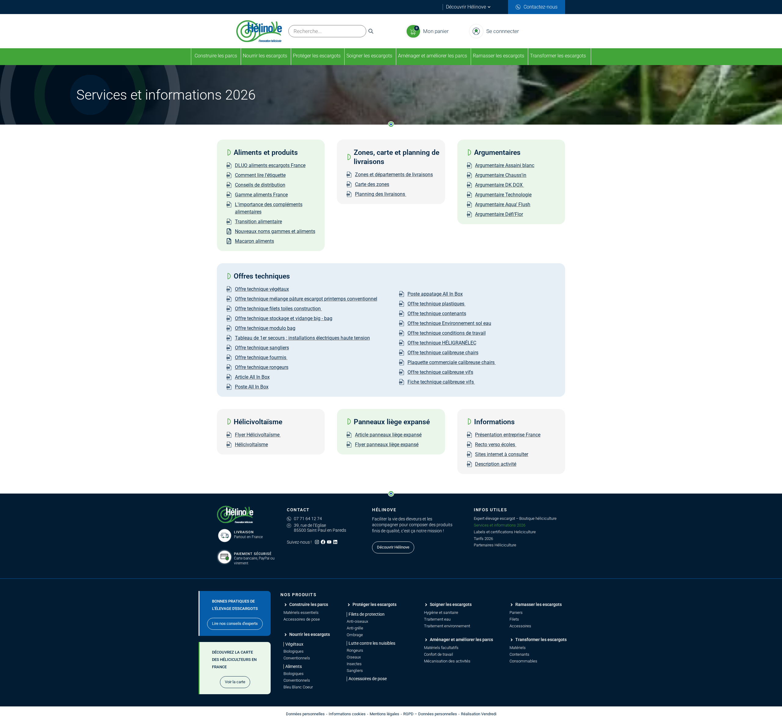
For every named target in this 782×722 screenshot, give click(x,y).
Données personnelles (305, 714)
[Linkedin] (335, 542)
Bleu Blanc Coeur (298, 687)
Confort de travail (438, 654)
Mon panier (436, 31)
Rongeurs (355, 650)
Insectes (354, 664)
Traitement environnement (447, 626)
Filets (514, 619)
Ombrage (355, 635)
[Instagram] (317, 542)
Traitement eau (437, 619)
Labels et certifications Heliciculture (505, 532)
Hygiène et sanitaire (441, 612)
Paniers (516, 612)
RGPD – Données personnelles (430, 714)
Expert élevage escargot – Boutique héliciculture (515, 518)
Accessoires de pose (301, 619)
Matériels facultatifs (441, 647)
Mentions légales (384, 714)
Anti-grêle (355, 628)
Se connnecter (502, 31)
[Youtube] (329, 542)
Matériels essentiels (301, 612)
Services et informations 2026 (499, 525)
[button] (366, 614)
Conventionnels (296, 658)
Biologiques (293, 651)
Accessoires (520, 626)
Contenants (519, 654)
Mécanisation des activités (447, 661)
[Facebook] (323, 542)
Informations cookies (347, 714)
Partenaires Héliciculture (495, 545)
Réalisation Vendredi (478, 714)
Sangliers (355, 670)
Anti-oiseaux (357, 621)
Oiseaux (354, 657)
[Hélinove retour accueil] (235, 514)
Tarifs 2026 (483, 538)
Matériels (518, 647)
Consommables (523, 661)
